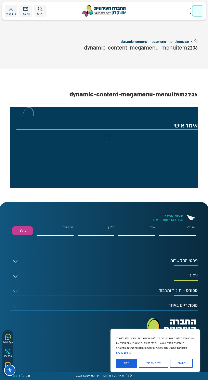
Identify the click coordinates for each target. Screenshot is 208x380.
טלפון (111, 227)
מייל (152, 227)
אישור (126, 363)
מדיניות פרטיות (123, 353)
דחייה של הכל (153, 363)
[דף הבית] (196, 41)
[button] (107, 137)
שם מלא (191, 227)
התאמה (181, 363)
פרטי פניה (68, 227)
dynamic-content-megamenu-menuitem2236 (155, 41)
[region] (155, 350)
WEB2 (13, 375)
